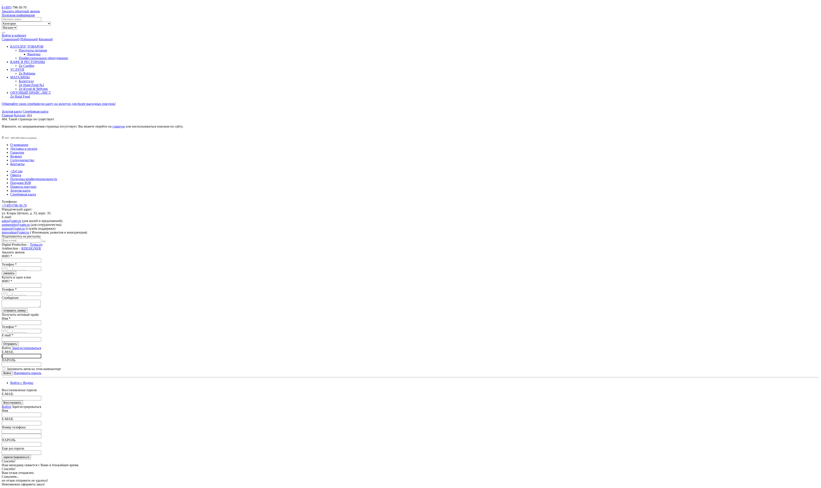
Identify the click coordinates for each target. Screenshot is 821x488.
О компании (19, 145)
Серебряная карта (35, 111)
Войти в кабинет (14, 35)
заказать (9, 273)
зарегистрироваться (16, 457)
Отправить (10, 343)
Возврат (16, 156)
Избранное (29, 39)
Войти (6, 407)
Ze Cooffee (26, 66)
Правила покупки (23, 186)
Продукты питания (33, 50)
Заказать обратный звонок (21, 11)
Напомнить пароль (27, 373)
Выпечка (33, 54)
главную (118, 126)
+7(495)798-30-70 (14, 205)
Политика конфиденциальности (33, 179)
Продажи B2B (20, 183)
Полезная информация (18, 15)
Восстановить (12, 402)
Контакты (17, 164)
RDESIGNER (31, 248)
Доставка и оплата (23, 148)
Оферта (15, 175)
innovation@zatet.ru (15, 232)
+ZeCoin (16, 171)
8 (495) (7, 7)
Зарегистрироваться (26, 348)
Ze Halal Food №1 (31, 85)
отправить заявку (14, 310)
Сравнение (10, 39)
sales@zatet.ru (11, 221)
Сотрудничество (22, 160)
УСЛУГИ (17, 69)
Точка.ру (36, 244)
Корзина (46, 39)
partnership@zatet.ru (16, 224)
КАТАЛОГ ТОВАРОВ (26, 46)
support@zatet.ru (13, 228)
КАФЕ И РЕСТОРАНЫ (27, 62)
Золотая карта (12, 111)
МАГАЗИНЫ (20, 77)
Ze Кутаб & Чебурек (33, 89)
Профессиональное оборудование (43, 58)
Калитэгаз (26, 81)
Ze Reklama (27, 73)
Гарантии (17, 152)
